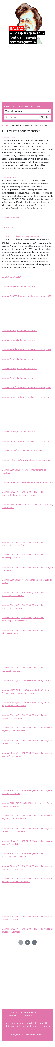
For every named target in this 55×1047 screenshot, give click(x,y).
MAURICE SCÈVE (9, 227)
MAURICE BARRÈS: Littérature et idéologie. (22, 236)
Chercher (45, 117)
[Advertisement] (27, 73)
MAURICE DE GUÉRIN (12, 276)
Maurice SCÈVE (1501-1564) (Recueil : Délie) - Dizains (27, 680)
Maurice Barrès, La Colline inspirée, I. (19, 286)
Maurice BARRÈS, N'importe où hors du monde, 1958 (26, 296)
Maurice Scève (8, 137)
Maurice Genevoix (10, 217)
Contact (15, 1023)
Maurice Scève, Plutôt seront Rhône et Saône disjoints (27, 460)
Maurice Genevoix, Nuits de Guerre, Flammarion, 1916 (27, 482)
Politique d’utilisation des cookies (34, 1026)
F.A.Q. (7, 1023)
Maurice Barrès (9, 177)
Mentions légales (30, 1023)
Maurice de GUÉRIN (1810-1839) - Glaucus (22, 450)
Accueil (5, 125)
